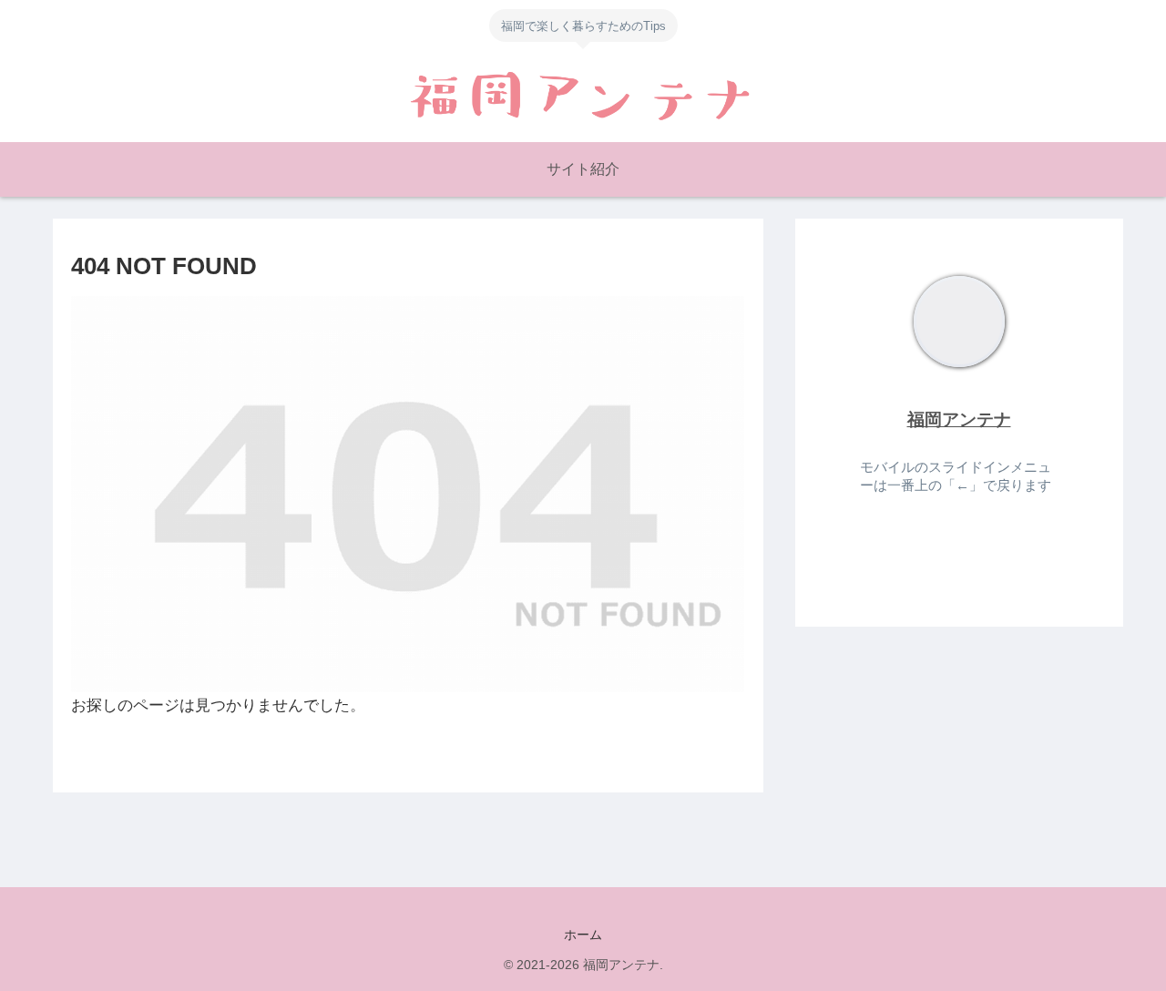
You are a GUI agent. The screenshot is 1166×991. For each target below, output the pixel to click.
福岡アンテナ (959, 419)
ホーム (583, 934)
